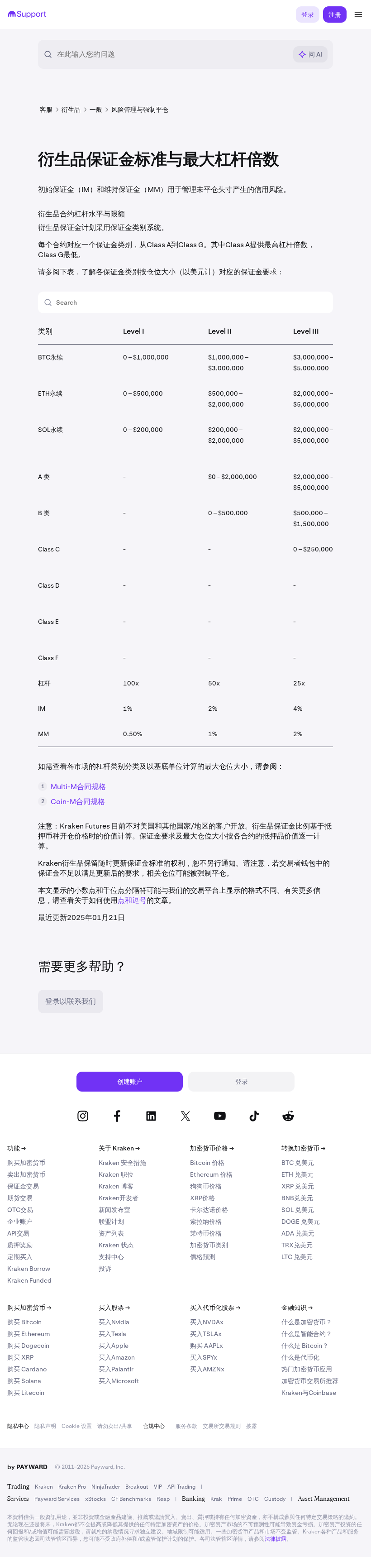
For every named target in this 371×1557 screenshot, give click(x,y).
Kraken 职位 (116, 1174)
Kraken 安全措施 (122, 1163)
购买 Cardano (27, 1369)
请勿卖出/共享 (114, 1426)
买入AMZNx (207, 1369)
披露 (251, 1426)
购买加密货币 (26, 1163)
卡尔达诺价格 (209, 1210)
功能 (16, 1148)
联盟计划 (111, 1221)
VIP (158, 1486)
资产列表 (111, 1233)
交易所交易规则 (222, 1426)
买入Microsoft (119, 1381)
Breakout (136, 1486)
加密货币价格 (212, 1148)
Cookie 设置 (77, 1426)
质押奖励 (20, 1245)
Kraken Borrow (28, 1269)
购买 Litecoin (25, 1393)
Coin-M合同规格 (78, 801)
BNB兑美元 (297, 1198)
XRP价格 (202, 1198)
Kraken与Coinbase (308, 1393)
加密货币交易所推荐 (309, 1381)
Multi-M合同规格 (78, 786)
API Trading (181, 1486)
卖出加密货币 (26, 1174)
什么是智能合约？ (306, 1334)
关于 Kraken (119, 1148)
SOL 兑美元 (297, 1210)
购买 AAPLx (206, 1345)
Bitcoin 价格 (207, 1163)
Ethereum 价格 (211, 1174)
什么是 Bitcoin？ (304, 1345)
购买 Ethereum (28, 1334)
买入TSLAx (206, 1334)
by (27, 1467)
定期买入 (20, 1257)
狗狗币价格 (206, 1186)
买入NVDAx (207, 1322)
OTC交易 (20, 1210)
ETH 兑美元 (297, 1174)
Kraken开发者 (118, 1198)
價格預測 (202, 1257)
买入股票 (114, 1307)
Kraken (44, 1486)
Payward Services (57, 1499)
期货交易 (20, 1198)
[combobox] (172, 54)
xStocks (95, 1499)
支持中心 (111, 1257)
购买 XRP (20, 1357)
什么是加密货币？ (306, 1322)
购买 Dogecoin (28, 1345)
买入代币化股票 (215, 1307)
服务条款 (186, 1426)
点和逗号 (132, 900)
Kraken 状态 (116, 1245)
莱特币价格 (206, 1233)
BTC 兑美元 (297, 1163)
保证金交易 (23, 1186)
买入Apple (113, 1345)
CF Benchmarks (131, 1499)
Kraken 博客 (116, 1186)
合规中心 (154, 1426)
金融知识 (297, 1307)
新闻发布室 (114, 1210)
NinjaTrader (105, 1486)
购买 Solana (24, 1381)
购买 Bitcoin (24, 1322)
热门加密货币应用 (306, 1369)
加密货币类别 (209, 1245)
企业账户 (20, 1221)
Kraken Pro (72, 1486)
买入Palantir (116, 1369)
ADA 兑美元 (297, 1233)
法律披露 (275, 1539)
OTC (253, 1499)
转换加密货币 (303, 1148)
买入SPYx (203, 1357)
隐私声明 (45, 1426)
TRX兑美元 (297, 1245)
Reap (163, 1499)
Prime (235, 1499)
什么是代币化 (300, 1357)
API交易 (18, 1233)
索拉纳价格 (206, 1221)
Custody (274, 1499)
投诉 (105, 1269)
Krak (216, 1499)
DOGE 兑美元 (300, 1221)
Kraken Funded (29, 1280)
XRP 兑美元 (297, 1186)
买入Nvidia (114, 1322)
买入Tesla (112, 1334)
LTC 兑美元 (297, 1257)
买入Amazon (117, 1357)
